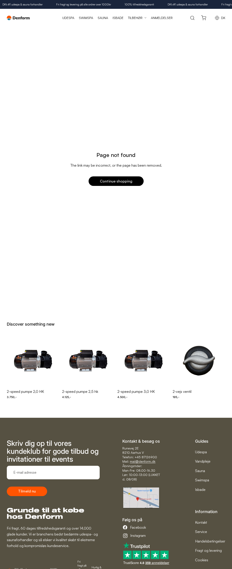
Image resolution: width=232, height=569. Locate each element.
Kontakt (201, 522)
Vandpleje (202, 461)
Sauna (200, 470)
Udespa (201, 452)
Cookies (201, 560)
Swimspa (202, 480)
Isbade (200, 489)
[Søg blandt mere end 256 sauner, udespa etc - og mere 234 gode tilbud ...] (192, 17)
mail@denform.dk (142, 461)
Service (201, 531)
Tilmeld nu (27, 491)
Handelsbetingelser (210, 541)
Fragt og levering (208, 550)
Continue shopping (116, 181)
